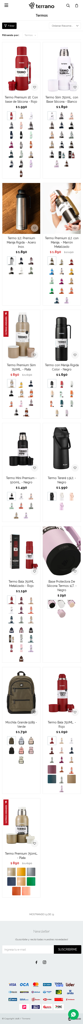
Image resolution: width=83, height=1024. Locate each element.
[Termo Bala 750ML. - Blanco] (71, 740)
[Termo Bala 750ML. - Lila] (61, 788)
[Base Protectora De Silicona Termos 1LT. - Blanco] (61, 604)
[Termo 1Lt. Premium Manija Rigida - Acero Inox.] (21, 208)
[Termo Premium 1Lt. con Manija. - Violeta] (61, 280)
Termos (28, 35)
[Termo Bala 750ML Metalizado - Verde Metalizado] (31, 638)
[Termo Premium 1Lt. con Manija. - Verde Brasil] (52, 289)
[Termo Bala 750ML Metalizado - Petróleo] (11, 619)
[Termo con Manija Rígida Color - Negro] (62, 335)
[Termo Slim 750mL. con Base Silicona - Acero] (61, 135)
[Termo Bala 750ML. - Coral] (71, 769)
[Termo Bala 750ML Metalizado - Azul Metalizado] (11, 628)
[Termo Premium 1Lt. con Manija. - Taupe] (61, 270)
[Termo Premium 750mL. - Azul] (11, 881)
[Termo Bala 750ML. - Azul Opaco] (71, 750)
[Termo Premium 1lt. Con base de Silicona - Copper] (21, 173)
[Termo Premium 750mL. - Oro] (21, 881)
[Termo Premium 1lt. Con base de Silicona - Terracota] (31, 144)
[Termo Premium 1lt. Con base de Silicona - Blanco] (31, 115)
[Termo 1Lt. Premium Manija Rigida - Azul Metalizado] (21, 260)
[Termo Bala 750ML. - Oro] (71, 760)
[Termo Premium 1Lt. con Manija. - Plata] (61, 260)
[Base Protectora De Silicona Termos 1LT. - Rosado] (71, 604)
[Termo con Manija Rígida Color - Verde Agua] (61, 393)
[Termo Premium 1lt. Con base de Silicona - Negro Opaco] (21, 135)
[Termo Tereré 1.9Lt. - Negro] (62, 448)
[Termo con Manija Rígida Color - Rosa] (52, 393)
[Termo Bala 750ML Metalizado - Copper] (21, 657)
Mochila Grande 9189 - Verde (21, 724)
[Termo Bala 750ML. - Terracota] (61, 769)
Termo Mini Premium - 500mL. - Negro (21, 480)
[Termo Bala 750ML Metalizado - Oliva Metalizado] (21, 638)
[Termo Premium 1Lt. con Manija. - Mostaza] (71, 270)
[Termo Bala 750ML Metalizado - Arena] (31, 619)
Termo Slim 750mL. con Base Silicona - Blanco (61, 99)
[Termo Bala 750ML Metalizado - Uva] (21, 609)
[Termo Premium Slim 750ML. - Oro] (21, 393)
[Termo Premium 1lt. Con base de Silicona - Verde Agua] (31, 135)
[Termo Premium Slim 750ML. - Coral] (11, 402)
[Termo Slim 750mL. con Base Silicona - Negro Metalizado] (52, 154)
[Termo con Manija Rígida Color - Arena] (57, 412)
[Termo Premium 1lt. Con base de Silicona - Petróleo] (11, 154)
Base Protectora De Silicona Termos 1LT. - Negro (62, 586)
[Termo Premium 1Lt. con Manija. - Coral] (71, 289)
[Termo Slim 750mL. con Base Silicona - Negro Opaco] (71, 125)
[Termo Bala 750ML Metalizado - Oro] (31, 600)
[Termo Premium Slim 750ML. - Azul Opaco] (31, 383)
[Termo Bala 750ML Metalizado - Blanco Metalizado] (11, 609)
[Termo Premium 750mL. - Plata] (21, 823)
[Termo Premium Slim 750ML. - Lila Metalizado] (31, 402)
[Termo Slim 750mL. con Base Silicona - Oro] (52, 135)
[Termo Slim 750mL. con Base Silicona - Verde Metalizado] (61, 154)
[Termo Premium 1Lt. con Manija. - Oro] (71, 280)
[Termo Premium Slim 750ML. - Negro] (11, 393)
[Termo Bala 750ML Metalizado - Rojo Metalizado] (11, 648)
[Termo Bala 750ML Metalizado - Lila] (31, 648)
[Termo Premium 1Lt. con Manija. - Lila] (66, 299)
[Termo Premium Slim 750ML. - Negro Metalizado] (16, 412)
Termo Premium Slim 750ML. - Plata (21, 367)
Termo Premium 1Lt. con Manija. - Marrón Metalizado (62, 242)
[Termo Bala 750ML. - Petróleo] (52, 779)
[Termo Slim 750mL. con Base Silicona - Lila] (57, 163)
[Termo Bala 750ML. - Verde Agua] (52, 760)
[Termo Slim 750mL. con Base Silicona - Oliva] (71, 135)
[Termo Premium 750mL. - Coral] (26, 891)
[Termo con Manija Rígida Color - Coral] (52, 402)
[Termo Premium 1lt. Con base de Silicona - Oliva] (21, 154)
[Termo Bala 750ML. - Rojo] (62, 692)
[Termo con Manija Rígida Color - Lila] (66, 412)
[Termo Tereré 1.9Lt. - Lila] (61, 506)
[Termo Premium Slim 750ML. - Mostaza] (21, 383)
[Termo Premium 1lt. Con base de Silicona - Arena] (31, 154)
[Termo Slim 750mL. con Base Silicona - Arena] (52, 144)
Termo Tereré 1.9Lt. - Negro (62, 480)
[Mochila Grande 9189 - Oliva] (21, 760)
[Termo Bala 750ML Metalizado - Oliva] (21, 619)
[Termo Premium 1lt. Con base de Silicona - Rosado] (21, 125)
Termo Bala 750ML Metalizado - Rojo (21, 584)
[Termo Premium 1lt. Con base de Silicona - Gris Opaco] (11, 125)
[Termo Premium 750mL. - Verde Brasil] (31, 881)
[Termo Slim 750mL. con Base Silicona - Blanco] (62, 67)
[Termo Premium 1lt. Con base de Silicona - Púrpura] (11, 144)
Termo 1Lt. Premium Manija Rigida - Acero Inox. (21, 242)
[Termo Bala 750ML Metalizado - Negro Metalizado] (31, 628)
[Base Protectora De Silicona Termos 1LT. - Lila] (61, 613)
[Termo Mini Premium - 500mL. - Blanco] (21, 496)
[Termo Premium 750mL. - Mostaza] (21, 872)
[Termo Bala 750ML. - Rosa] (61, 750)
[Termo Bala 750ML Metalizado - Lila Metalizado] (21, 628)
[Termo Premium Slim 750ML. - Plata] (21, 335)
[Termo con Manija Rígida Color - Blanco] (71, 383)
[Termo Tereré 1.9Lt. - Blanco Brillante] (61, 496)
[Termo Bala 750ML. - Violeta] (61, 760)
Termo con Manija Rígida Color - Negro (62, 367)
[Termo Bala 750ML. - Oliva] (61, 779)
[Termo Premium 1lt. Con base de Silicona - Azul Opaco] (11, 135)
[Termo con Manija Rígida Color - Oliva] (71, 402)
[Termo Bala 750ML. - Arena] (71, 779)
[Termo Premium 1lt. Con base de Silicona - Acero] (21, 144)
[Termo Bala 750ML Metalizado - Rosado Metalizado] (21, 648)
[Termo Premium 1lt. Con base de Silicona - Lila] (31, 163)
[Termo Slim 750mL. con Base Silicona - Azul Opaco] (61, 125)
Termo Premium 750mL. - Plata (21, 856)
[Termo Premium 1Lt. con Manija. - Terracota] (61, 289)
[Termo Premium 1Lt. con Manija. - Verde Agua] (52, 280)
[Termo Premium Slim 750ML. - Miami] (21, 402)
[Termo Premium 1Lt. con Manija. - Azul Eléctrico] (52, 270)
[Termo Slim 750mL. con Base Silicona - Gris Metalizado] (52, 125)
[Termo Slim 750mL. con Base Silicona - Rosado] (71, 115)
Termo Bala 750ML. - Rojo (62, 724)
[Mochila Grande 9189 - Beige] (31, 740)
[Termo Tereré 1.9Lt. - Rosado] (71, 496)
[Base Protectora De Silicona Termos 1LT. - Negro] (62, 551)
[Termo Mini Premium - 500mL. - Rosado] (31, 496)
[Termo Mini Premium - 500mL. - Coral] (21, 506)
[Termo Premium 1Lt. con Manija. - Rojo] (71, 260)
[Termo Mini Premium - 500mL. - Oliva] (31, 506)
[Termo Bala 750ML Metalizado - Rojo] (21, 551)
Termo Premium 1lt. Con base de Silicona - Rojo (21, 99)
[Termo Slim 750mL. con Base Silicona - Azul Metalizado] (61, 144)
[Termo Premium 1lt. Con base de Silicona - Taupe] (21, 115)
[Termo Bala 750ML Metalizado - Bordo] (21, 600)
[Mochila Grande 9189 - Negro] (11, 750)
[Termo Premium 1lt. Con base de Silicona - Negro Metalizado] (21, 163)
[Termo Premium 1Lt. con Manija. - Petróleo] (57, 299)
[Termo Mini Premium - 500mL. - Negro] (21, 448)
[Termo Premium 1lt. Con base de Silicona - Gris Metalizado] (31, 125)
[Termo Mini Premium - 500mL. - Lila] (26, 515)
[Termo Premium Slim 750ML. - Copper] (26, 412)
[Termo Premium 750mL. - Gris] (31, 872)
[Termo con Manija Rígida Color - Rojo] (61, 383)
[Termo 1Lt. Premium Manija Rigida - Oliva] (31, 270)
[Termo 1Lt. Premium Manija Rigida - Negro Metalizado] (11, 270)
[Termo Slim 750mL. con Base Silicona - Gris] (61, 115)
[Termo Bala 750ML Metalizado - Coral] (31, 609)
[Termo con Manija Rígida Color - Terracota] (71, 393)
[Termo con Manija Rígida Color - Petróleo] (61, 402)
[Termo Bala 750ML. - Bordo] (52, 750)
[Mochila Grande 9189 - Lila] (31, 750)
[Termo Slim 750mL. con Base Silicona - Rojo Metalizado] (71, 154)
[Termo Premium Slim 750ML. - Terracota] (31, 393)
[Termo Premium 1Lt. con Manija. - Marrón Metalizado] (62, 208)
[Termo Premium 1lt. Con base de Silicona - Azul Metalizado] (11, 163)
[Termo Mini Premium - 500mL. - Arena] (16, 515)
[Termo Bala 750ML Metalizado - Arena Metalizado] (11, 638)
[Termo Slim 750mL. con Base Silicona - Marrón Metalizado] (71, 144)
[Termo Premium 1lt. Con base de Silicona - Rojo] (21, 67)
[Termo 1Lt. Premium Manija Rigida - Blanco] (21, 270)
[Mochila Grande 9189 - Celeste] (21, 740)
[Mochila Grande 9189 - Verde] (21, 692)
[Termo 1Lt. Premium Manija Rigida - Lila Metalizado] (31, 260)
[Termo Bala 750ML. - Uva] (52, 769)
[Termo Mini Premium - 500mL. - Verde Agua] (11, 506)
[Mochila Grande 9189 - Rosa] (21, 750)
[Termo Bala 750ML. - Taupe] (61, 740)
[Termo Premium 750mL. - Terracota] (16, 891)
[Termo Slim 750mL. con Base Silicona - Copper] (66, 163)
